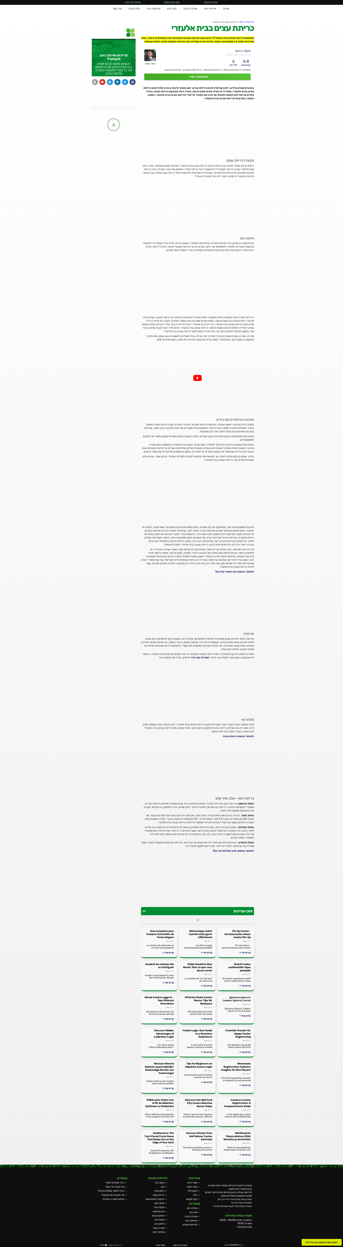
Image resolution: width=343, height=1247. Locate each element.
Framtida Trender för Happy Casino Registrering (238, 1033)
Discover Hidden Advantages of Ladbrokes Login (164, 1033)
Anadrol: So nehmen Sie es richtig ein (159, 966)
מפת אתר (160, 1245)
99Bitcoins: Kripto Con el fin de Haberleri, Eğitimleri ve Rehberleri (159, 1103)
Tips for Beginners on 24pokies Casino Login (198, 1065)
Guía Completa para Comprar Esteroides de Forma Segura (160, 934)
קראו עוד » (245, 952)
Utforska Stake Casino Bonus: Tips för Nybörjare (198, 1000)
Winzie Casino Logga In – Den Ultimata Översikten (159, 1000)
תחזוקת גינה (153, 8)
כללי (241, 22)
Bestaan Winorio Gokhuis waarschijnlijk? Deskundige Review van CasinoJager (159, 1068)
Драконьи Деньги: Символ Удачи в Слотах (237, 999)
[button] (144, 911)
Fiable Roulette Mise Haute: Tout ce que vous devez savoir (197, 967)
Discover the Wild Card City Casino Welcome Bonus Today (198, 1103)
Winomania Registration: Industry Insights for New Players (236, 1066)
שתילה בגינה (190, 8)
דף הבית (250, 22)
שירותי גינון (210, 8)
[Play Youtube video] (197, 378)
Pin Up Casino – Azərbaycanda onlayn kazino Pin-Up (237, 934)
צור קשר (117, 8)
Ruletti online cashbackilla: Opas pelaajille (239, 967)
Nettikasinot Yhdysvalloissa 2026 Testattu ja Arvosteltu (237, 1136)
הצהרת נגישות (180, 1245)
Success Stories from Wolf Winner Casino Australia (199, 1136)
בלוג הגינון (134, 8)
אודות (226, 8)
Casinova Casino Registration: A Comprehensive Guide (237, 1103)
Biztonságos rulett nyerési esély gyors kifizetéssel (200, 934)
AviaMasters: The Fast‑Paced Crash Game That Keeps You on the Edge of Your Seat (159, 1138)
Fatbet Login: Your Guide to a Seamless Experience (197, 1033)
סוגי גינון (171, 8)
